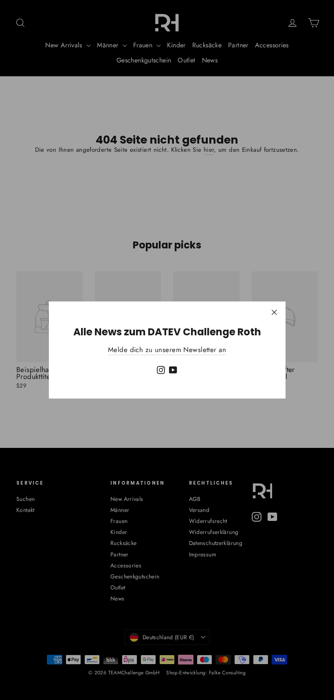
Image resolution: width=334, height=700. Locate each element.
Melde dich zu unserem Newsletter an (167, 349)
